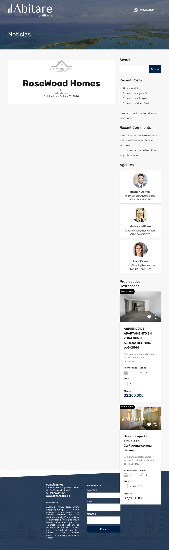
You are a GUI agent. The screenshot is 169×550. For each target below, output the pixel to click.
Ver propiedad (140, 316)
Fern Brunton (149, 135)
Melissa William (140, 226)
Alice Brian (140, 261)
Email (90, 501)
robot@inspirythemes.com (140, 195)
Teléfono (92, 490)
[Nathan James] (140, 186)
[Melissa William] (140, 220)
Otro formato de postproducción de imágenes (138, 116)
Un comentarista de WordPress (140, 150)
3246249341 (147, 10)
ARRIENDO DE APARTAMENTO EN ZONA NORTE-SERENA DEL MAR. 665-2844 (138, 338)
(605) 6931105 (57, 493)
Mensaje (91, 513)
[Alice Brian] (140, 255)
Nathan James (140, 192)
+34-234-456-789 (140, 199)
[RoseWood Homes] (61, 70)
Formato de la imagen (135, 98)
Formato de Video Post (135, 103)
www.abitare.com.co (58, 495)
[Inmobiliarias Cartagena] (30, 15)
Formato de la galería (134, 93)
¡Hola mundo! (130, 88)
